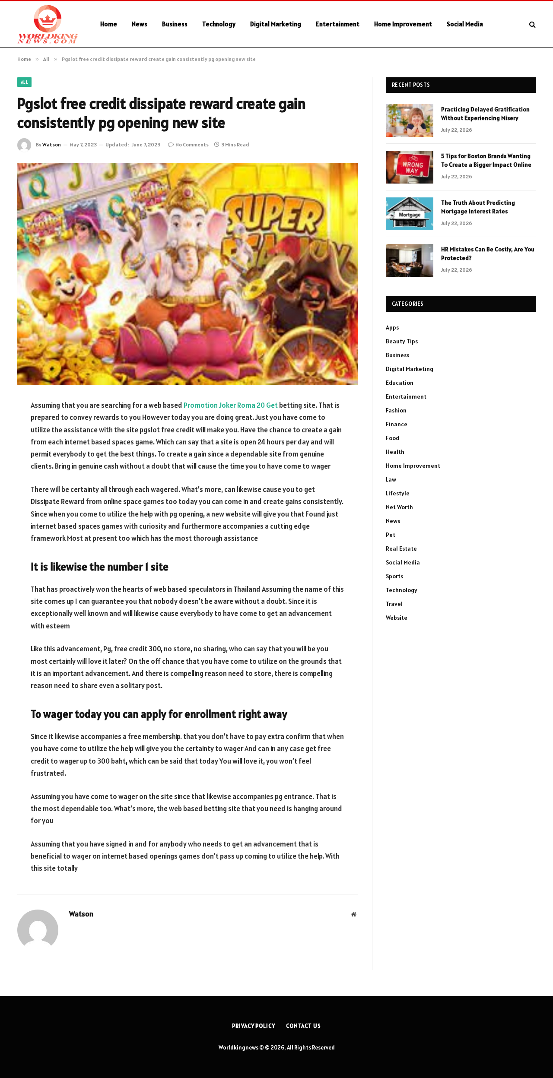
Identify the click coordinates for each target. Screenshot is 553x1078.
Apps (392, 327)
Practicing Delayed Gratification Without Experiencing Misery (485, 113)
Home (108, 24)
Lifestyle (398, 493)
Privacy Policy (253, 1026)
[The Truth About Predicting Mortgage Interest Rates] (409, 213)
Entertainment (337, 24)
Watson (51, 144)
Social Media (465, 24)
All (24, 82)
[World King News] (47, 24)
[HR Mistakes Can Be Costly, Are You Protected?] (409, 260)
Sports (394, 576)
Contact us (303, 1026)
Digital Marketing (275, 24)
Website (396, 617)
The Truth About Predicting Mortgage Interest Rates (478, 207)
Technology (218, 24)
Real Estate (401, 548)
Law (391, 479)
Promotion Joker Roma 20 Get (231, 405)
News (139, 24)
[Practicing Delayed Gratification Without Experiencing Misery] (409, 120)
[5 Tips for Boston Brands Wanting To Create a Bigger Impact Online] (409, 167)
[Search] (532, 24)
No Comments (192, 144)
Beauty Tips (402, 341)
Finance (396, 424)
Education (399, 383)
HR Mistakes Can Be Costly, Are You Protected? (487, 253)
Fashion (396, 410)
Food (392, 438)
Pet (390, 535)
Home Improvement (403, 24)
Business (175, 24)
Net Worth (399, 507)
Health (395, 452)
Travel (394, 604)
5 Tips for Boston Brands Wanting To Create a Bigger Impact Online (486, 160)
